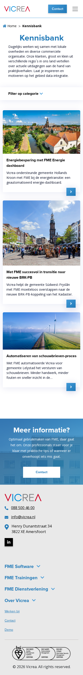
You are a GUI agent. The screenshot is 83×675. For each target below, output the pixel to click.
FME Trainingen (21, 577)
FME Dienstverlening (26, 588)
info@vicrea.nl (23, 516)
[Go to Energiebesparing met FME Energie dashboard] (71, 192)
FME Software (19, 566)
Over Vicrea (17, 600)
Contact (57, 8)
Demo (9, 629)
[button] (75, 9)
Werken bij (12, 611)
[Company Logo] (17, 9)
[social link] (8, 542)
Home (11, 26)
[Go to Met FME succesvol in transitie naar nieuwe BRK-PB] (71, 304)
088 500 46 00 (23, 507)
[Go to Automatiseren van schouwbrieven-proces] (71, 387)
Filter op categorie (23, 93)
